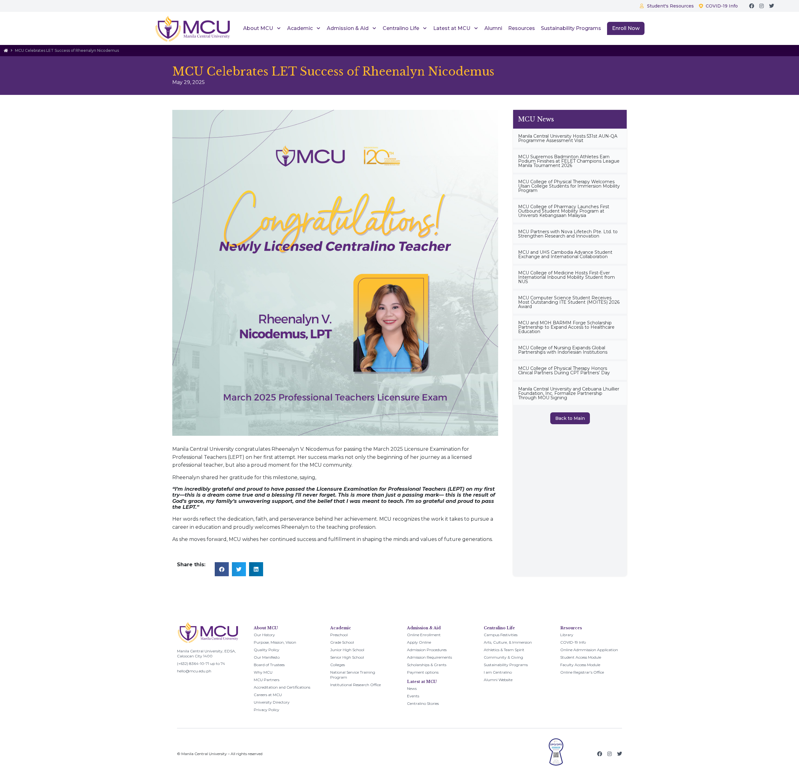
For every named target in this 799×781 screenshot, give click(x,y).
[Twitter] (771, 5)
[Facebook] (751, 5)
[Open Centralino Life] (424, 28)
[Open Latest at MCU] (475, 28)
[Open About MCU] (278, 28)
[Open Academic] (317, 28)
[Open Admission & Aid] (373, 28)
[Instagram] (761, 5)
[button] (222, 569)
